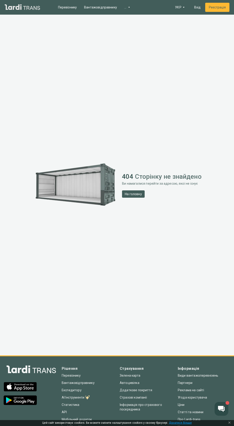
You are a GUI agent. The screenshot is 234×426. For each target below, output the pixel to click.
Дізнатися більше (180, 422)
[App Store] (20, 387)
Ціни (181, 405)
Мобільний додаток (77, 419)
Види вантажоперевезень (198, 375)
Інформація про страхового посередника (141, 407)
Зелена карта (130, 375)
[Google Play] (20, 400)
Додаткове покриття (136, 390)
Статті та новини (190, 412)
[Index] (31, 370)
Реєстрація (217, 7)
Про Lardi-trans (189, 419)
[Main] (22, 7)
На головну (133, 194)
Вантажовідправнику (100, 7)
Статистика (71, 405)
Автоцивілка (129, 383)
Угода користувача (192, 397)
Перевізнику (67, 7)
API (64, 412)
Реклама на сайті (191, 390)
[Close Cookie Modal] (229, 423)
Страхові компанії (133, 397)
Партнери (185, 383)
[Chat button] (221, 409)
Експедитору (72, 390)
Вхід (197, 7)
